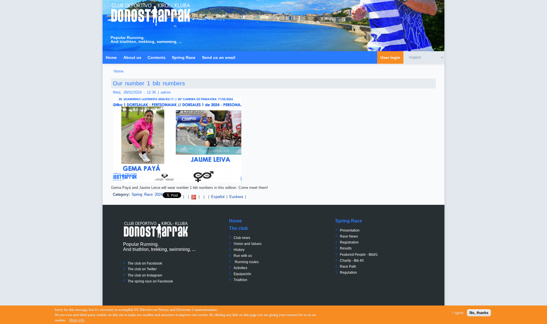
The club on (137, 269)
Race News (349, 236)
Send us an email (218, 57)
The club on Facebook (145, 263)
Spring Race (183, 57)
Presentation (350, 230)
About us (132, 57)
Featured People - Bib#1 (359, 255)
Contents (157, 57)
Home (111, 57)
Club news (242, 238)
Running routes (247, 262)
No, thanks (479, 313)
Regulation (348, 273)
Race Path (348, 267)
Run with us (243, 256)
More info (77, 320)
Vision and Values (248, 244)
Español (217, 197)
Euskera (236, 197)
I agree (458, 313)
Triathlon (240, 280)
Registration (349, 242)
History (239, 250)
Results (346, 248)
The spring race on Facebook (150, 281)
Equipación (242, 274)
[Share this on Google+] (194, 197)
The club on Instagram (145, 275)
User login (390, 57)
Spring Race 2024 (147, 194)
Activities (240, 268)
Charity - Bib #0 (352, 261)
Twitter (151, 269)
